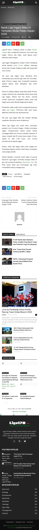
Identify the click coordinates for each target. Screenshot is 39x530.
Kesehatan (10, 24)
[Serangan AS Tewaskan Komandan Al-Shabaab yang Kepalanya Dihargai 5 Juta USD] (10, 368)
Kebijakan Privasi (20, 522)
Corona (20, 65)
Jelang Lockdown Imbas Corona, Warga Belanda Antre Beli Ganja (29, 202)
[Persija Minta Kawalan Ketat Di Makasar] (28, 389)
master (7, 37)
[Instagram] (20, 441)
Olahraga (17, 24)
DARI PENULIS (20, 234)
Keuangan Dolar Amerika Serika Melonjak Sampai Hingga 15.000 (10, 202)
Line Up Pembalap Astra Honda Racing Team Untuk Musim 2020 (17, 310)
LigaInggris (27, 174)
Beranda (3, 7)
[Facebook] (14, 441)
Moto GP (5, 306)
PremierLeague (18, 176)
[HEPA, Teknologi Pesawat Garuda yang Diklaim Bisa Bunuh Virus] (7, 261)
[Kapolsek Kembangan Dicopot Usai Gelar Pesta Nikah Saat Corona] (28, 368)
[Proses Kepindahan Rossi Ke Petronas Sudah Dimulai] (7, 340)
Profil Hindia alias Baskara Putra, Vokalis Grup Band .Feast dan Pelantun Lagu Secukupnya (25, 242)
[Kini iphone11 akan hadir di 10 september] (10, 389)
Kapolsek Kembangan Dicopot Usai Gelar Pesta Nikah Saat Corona (28, 378)
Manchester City (28, 162)
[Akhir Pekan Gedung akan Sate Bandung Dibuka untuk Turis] (7, 330)
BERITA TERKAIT (8, 234)
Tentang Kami (10, 522)
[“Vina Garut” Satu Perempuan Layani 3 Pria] (7, 458)
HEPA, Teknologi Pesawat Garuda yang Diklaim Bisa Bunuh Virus (23, 261)
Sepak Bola (23, 24)
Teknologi (5, 393)
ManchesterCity (7, 176)
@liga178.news (19, 411)
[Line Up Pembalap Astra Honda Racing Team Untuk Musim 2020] (19, 294)
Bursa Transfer (6, 254)
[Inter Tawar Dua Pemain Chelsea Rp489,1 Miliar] (7, 251)
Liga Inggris (11, 110)
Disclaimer (30, 522)
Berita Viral (11, 7)
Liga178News (18, 174)
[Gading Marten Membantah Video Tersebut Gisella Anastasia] (7, 477)
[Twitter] (25, 441)
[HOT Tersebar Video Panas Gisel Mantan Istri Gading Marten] (7, 466)
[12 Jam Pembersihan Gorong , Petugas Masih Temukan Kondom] (7, 349)
